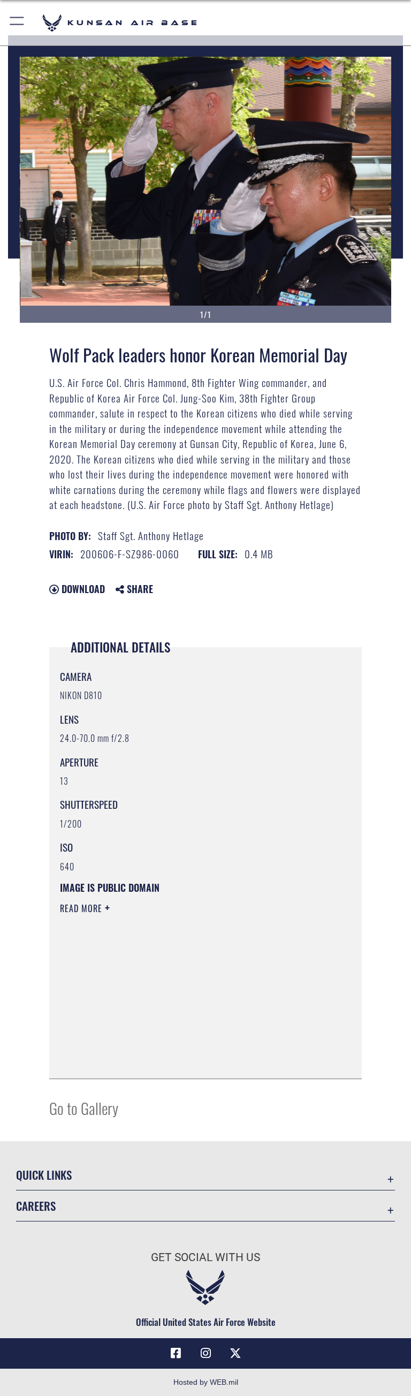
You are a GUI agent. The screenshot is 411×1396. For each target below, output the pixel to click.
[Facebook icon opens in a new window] (176, 1353)
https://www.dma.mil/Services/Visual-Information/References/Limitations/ (185, 991)
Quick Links (44, 1174)
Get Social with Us (205, 1257)
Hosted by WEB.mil (205, 1382)
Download (82, 589)
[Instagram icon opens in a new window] (205, 1353)
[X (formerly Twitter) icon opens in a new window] (235, 1353)
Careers (36, 1205)
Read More (82, 908)
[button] (17, 22)
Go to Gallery (83, 1107)
